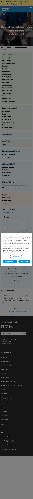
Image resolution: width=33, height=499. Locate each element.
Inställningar (16, 256)
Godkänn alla (24, 261)
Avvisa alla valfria (9, 261)
